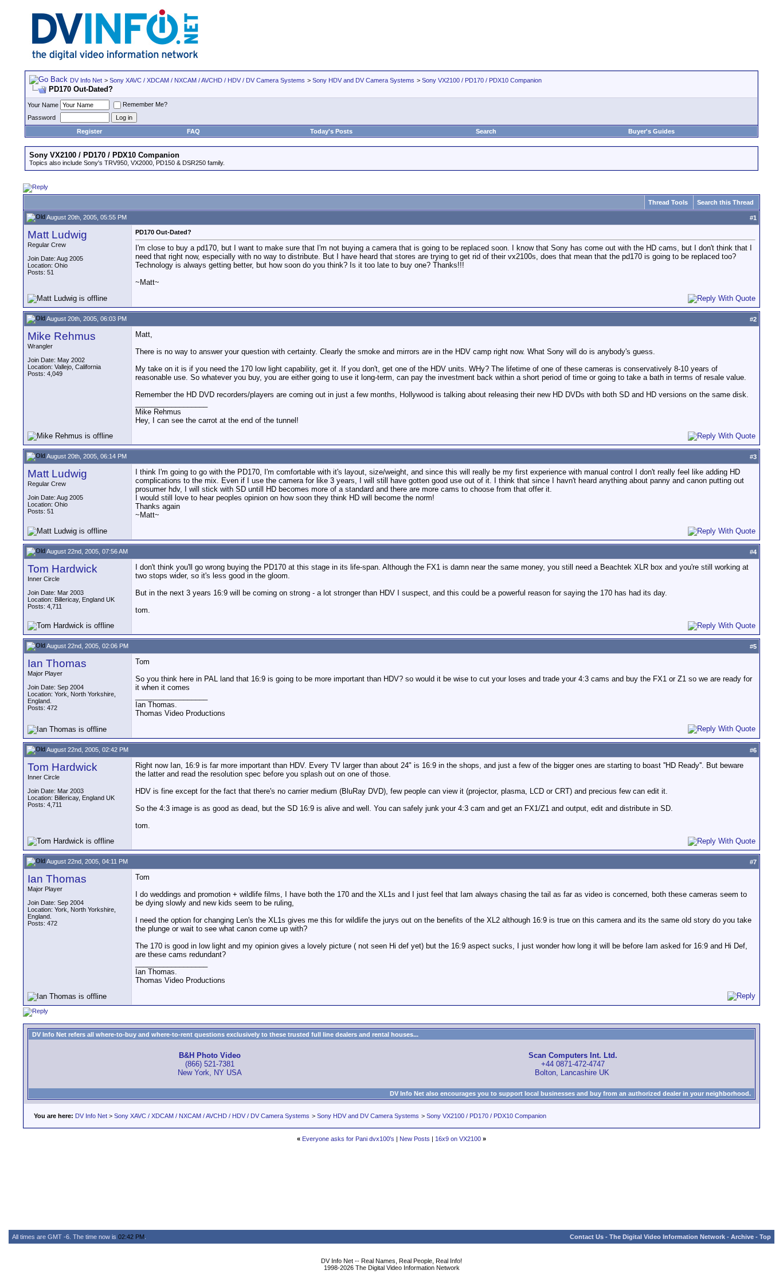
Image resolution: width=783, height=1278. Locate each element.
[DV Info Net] (115, 57)
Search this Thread (725, 202)
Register (89, 131)
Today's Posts (331, 131)
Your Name (43, 104)
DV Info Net (86, 80)
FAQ (193, 131)
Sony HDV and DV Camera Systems (363, 80)
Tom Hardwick (62, 569)
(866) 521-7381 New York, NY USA (210, 1064)
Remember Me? (145, 104)
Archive (742, 1236)
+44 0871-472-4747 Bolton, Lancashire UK (572, 1064)
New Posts (415, 1138)
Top (765, 1236)
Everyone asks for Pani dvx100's (348, 1138)
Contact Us (587, 1236)
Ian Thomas (57, 663)
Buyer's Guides (651, 131)
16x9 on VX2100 (458, 1138)
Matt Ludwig (57, 235)
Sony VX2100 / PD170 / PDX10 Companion (482, 80)
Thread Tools (668, 202)
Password (42, 117)
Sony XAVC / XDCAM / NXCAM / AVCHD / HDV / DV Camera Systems (207, 80)
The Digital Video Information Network (667, 1236)
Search (486, 131)
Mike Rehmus (62, 336)
